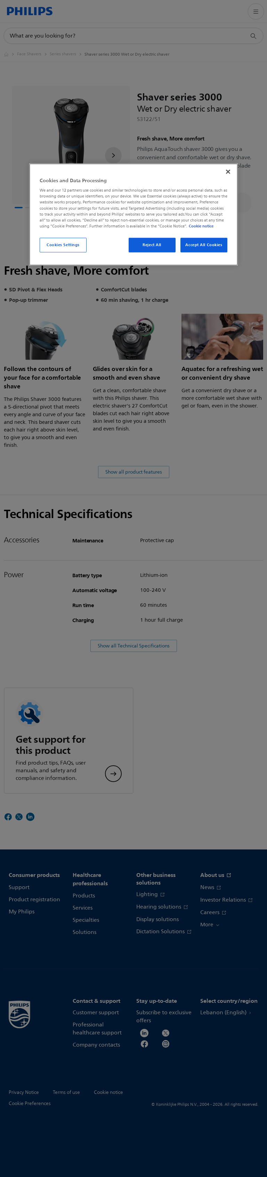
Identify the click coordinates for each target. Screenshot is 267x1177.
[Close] (228, 171)
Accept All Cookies (203, 244)
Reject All (152, 244)
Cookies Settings (63, 244)
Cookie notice (201, 226)
